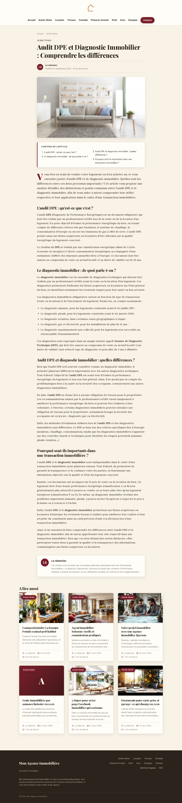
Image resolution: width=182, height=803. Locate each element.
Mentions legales (148, 768)
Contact (147, 20)
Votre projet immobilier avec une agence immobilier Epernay (136, 631)
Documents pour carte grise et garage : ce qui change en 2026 (140, 702)
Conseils (83, 20)
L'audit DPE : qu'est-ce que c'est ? (60, 152)
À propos (132, 20)
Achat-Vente (45, 20)
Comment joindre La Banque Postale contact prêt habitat (40, 629)
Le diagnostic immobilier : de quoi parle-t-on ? (66, 156)
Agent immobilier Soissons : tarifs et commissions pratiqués (86, 631)
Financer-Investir (100, 20)
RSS (161, 768)
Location (59, 20)
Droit (114, 20)
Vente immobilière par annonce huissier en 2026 (38, 702)
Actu (122, 20)
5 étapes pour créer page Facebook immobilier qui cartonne (87, 704)
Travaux (71, 20)
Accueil (31, 20)
